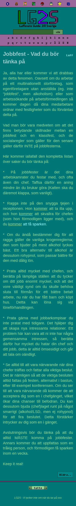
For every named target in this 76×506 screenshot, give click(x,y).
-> (45, 488)
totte (38, 488)
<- (30, 488)
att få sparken (34, 224)
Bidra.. (65, 474)
